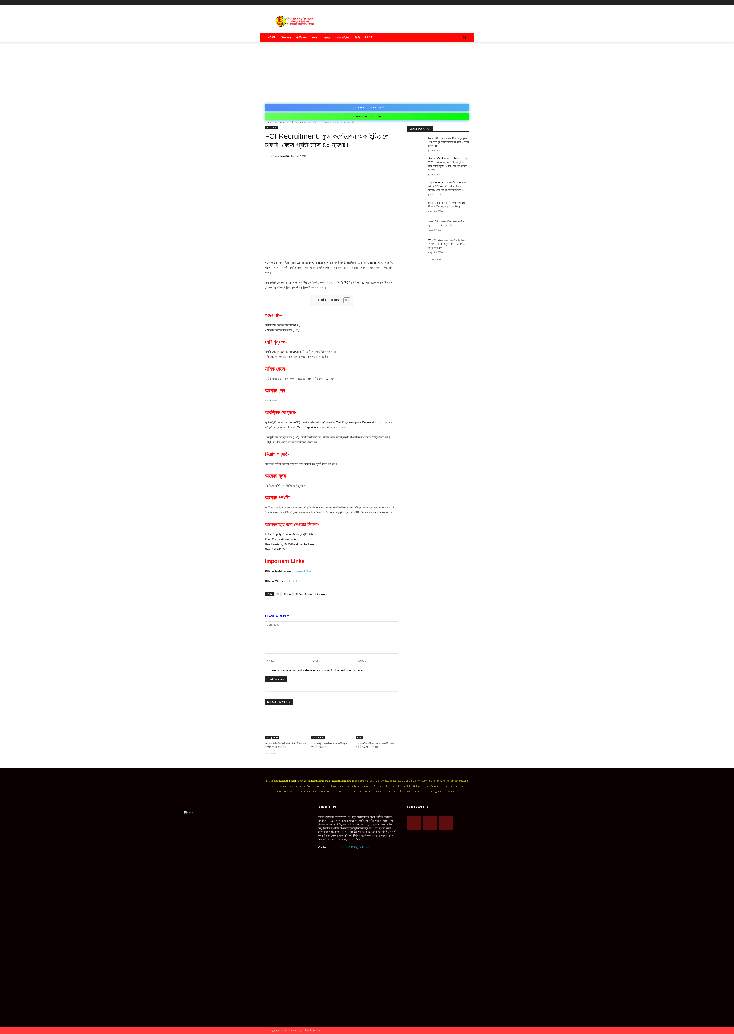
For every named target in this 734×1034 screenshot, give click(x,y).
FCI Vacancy (321, 593)
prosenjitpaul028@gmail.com (351, 847)
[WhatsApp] (310, 166)
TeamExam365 (281, 155)
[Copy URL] (327, 166)
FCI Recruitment (303, 593)
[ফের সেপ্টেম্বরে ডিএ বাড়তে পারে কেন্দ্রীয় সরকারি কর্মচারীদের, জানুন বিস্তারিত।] (377, 724)
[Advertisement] (367, 70)
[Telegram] (456, 3)
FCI (277, 593)
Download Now (301, 571)
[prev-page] (267, 755)
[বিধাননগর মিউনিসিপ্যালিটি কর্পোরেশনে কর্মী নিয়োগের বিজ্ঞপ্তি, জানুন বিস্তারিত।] (286, 724)
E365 (359, 737)
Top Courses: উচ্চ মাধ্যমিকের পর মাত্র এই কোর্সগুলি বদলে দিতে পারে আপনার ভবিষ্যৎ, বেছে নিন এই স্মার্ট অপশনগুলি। (447, 186)
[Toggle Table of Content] (345, 300)
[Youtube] (467, 3)
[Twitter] (461, 3)
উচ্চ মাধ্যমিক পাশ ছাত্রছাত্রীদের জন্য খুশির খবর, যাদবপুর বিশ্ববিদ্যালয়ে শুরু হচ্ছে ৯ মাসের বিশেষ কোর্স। (448, 142)
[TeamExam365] (267, 156)
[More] (337, 166)
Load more (437, 259)
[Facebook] (451, 3)
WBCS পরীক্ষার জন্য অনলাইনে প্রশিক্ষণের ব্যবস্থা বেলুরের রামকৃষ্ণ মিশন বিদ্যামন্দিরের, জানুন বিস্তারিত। (447, 244)
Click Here (294, 581)
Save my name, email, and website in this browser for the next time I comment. (317, 670)
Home (268, 122)
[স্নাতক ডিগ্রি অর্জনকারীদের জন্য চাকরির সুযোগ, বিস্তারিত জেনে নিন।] (331, 724)
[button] (464, 37)
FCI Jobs (287, 593)
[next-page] (273, 755)
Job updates (281, 122)
